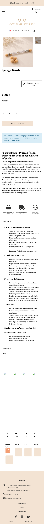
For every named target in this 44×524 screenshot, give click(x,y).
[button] (3, 11)
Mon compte (22, 503)
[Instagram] (22, 516)
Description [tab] (7, 221)
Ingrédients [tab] (7, 349)
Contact (22, 480)
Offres (22, 507)
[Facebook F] (16, 516)
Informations (22, 511)
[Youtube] (28, 516)
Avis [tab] (4, 353)
